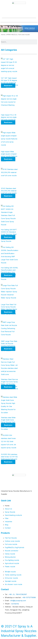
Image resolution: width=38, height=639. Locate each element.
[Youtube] (14, 618)
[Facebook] (3, 618)
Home (3, 34)
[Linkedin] (19, 618)
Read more (8, 86)
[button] (19, 17)
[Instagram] (24, 618)
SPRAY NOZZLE (11, 34)
